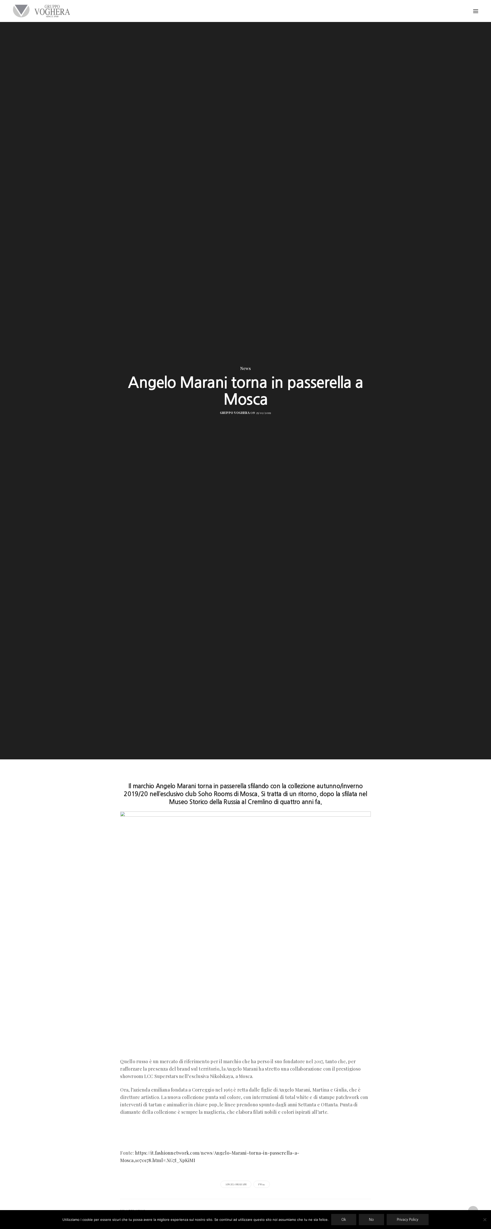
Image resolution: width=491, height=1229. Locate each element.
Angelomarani (236, 1184)
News (245, 368)
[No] (484, 1219)
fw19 (261, 1184)
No (371, 1219)
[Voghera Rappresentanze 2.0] (43, 11)
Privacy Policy (407, 1219)
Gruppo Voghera (235, 413)
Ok (343, 1219)
